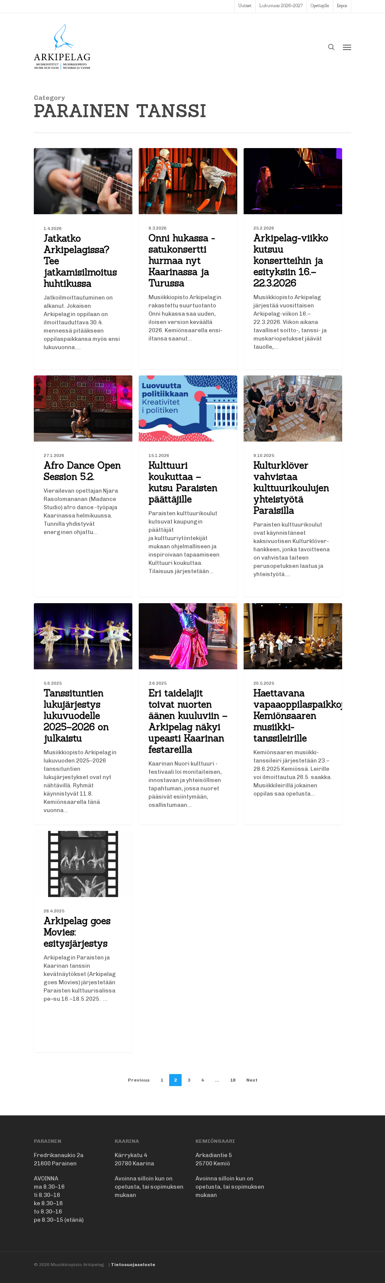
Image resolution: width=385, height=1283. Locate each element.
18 (232, 1080)
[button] (347, 47)
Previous (139, 1080)
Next (252, 1080)
